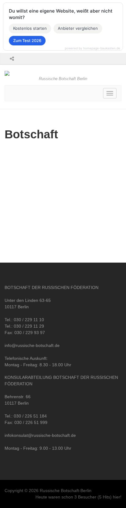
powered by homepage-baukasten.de (92, 48)
